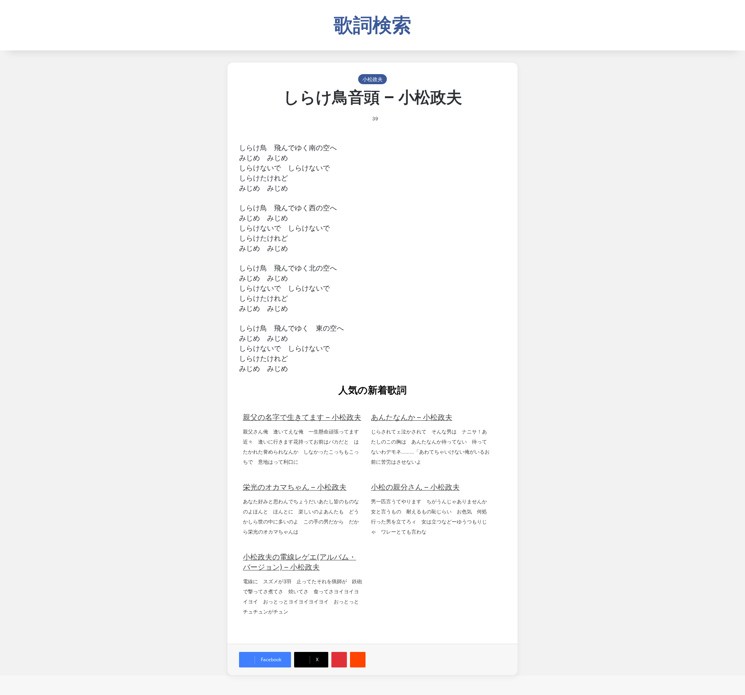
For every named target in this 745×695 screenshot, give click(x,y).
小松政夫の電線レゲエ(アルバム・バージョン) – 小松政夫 (299, 562)
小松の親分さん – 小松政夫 (415, 487)
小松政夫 (372, 79)
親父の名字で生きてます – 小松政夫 (302, 417)
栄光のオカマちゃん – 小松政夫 (295, 487)
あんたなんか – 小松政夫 (411, 417)
